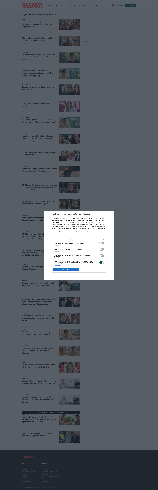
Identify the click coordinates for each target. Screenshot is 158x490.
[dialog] (79, 245)
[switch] (101, 243)
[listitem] (79, 239)
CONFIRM (65, 269)
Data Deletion (69, 276)
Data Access (79, 276)
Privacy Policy (89, 276)
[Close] (110, 214)
